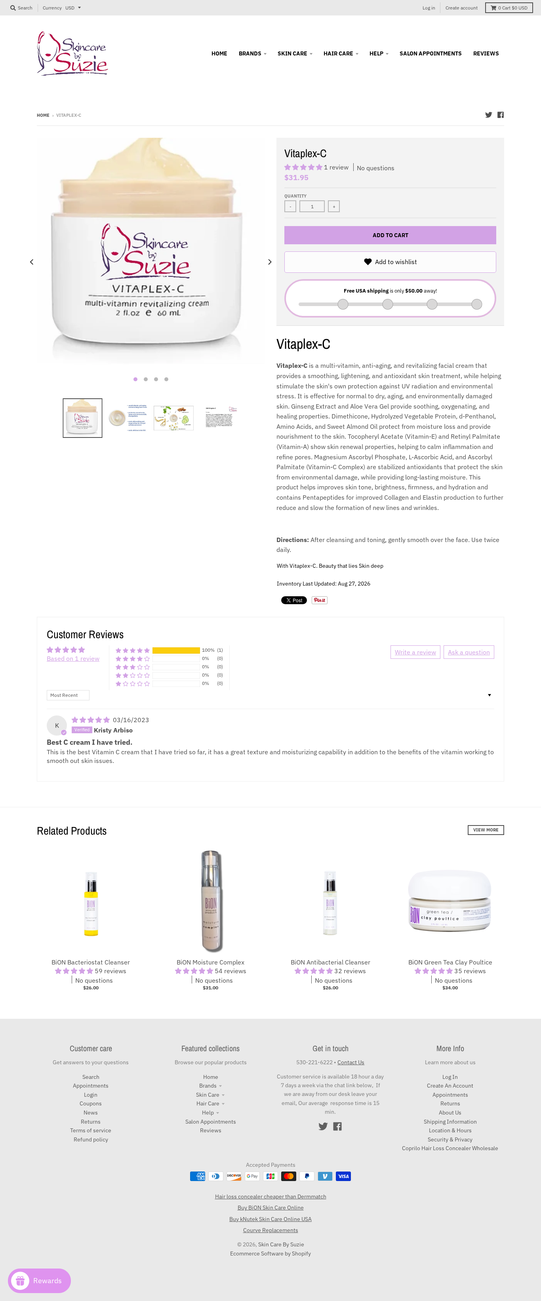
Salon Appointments (210, 1121)
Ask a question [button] (469, 652)
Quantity (295, 196)
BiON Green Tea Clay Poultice (450, 962)
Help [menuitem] (376, 53)
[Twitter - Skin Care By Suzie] (488, 114)
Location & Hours (450, 1130)
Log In (450, 1076)
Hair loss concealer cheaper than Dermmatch (270, 1196)
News (91, 1112)
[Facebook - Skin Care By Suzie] (500, 114)
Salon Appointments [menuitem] (431, 53)
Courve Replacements (270, 1230)
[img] (91, 720)
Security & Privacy (450, 1139)
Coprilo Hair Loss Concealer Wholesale (450, 1148)
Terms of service (90, 1130)
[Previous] (32, 262)
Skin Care (207, 1094)
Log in (429, 8)
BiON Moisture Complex (210, 962)
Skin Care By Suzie (281, 1244)
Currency (52, 8)
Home (43, 115)
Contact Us (350, 1062)
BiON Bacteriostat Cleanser (90, 962)
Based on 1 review (73, 658)
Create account (462, 8)
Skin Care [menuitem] (292, 53)
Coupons (91, 1103)
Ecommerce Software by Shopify (270, 1253)
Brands (208, 1085)
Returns (91, 1121)
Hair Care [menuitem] (338, 53)
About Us (450, 1112)
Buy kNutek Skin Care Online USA (270, 1219)
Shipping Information (450, 1121)
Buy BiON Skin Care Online (271, 1207)
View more (486, 830)
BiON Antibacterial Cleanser (330, 962)
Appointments (91, 1085)
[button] (304, 167)
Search (90, 1076)
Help (208, 1112)
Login (90, 1094)
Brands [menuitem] (250, 53)
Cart (513, 8)
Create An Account (450, 1085)
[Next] (269, 262)
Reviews (210, 1130)
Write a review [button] (415, 652)
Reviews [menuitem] (486, 53)
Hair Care (207, 1103)
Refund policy (91, 1139)
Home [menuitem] (219, 53)
